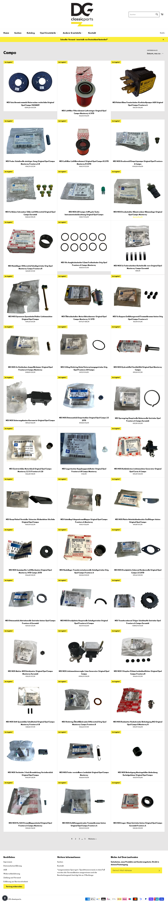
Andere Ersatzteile (72, 33)
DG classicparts (15, 899)
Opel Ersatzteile (48, 33)
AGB (5, 869)
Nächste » (92, 839)
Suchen (18, 33)
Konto (162, 33)
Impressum (7, 862)
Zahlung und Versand (12, 877)
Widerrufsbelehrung (11, 873)
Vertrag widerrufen (14, 886)
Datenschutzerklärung (12, 865)
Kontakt (92, 33)
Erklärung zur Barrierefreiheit (15, 881)
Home (6, 33)
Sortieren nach (152, 50)
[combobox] (144, 14)
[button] (5, 898)
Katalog (31, 33)
